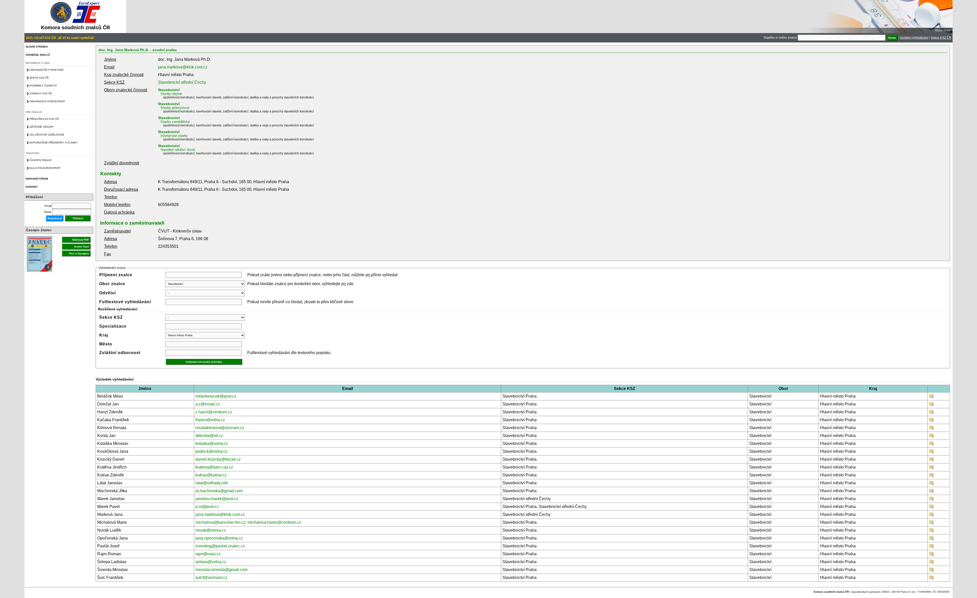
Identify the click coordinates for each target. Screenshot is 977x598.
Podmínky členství (43, 85)
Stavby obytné (171, 94)
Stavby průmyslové (175, 108)
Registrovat (55, 218)
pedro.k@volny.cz (211, 451)
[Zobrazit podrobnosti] (931, 397)
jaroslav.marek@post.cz (216, 499)
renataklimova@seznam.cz (219, 428)
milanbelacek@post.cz (215, 396)
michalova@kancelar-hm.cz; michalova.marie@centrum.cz (248, 522)
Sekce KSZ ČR (941, 37)
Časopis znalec (41, 160)
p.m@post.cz (207, 506)
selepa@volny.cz (210, 562)
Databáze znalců (38, 54)
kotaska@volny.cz (211, 443)
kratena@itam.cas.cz (214, 467)
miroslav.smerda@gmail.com (221, 569)
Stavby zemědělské (175, 122)
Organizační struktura (47, 69)
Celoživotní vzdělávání (47, 134)
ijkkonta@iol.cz (209, 435)
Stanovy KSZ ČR (41, 93)
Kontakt (32, 186)
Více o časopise (79, 253)
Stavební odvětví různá (178, 150)
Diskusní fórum (37, 178)
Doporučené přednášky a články (54, 142)
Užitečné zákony (42, 126)
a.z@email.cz (207, 404)
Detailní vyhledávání (914, 37)
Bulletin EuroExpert (45, 168)
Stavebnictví (169, 90)
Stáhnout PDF (80, 239)
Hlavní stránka (37, 46)
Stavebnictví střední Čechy (182, 82)
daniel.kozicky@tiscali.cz (218, 459)
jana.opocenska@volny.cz (219, 538)
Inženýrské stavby (174, 136)
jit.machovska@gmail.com (219, 491)
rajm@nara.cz (208, 554)
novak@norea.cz (210, 530)
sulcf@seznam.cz (211, 577)
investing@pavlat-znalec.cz (220, 546)
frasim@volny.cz (210, 420)
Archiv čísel (81, 246)
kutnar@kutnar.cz (211, 475)
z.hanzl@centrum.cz (213, 412)
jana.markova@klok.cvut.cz (182, 67)
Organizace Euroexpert (47, 101)
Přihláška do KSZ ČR (44, 119)
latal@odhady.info (211, 483)
